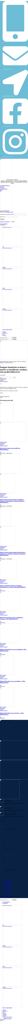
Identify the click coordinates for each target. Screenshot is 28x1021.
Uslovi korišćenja (8, 883)
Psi (4, 361)
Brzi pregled (2, 443)
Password (2, 216)
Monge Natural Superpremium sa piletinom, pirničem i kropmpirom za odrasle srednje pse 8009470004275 (12, 501)
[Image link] (14, 750)
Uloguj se (2, 219)
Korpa (6, 890)
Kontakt (7, 894)
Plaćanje (7, 891)
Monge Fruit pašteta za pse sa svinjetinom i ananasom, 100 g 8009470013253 (11, 618)
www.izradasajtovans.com (5, 897)
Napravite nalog (10, 212)
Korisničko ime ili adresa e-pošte (7, 214)
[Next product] (3, 364)
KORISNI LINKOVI (7, 881)
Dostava (7, 884)
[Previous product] (0, 364)
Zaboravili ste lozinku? (4, 221)
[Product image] (14, 432)
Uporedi (4, 1015)
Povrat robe (7, 886)
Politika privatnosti (9, 882)
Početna (2, 361)
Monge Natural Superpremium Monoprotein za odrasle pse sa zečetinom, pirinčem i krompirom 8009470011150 (12, 554)
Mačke (6, 396)
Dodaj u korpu (3, 378)
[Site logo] (14, 168)
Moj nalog (7, 889)
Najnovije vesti (8, 892)
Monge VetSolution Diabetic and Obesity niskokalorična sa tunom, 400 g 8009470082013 (13, 586)
